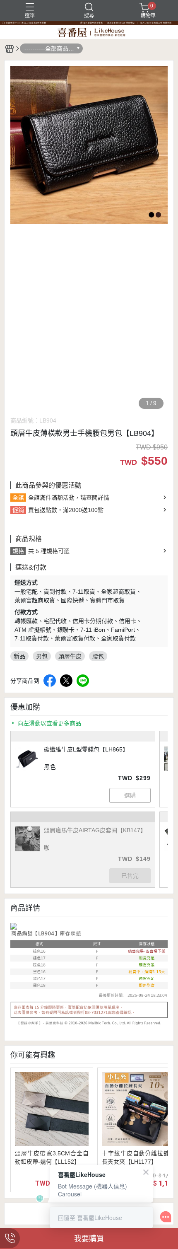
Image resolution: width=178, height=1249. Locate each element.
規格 (18, 551)
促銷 (18, 510)
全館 (18, 497)
